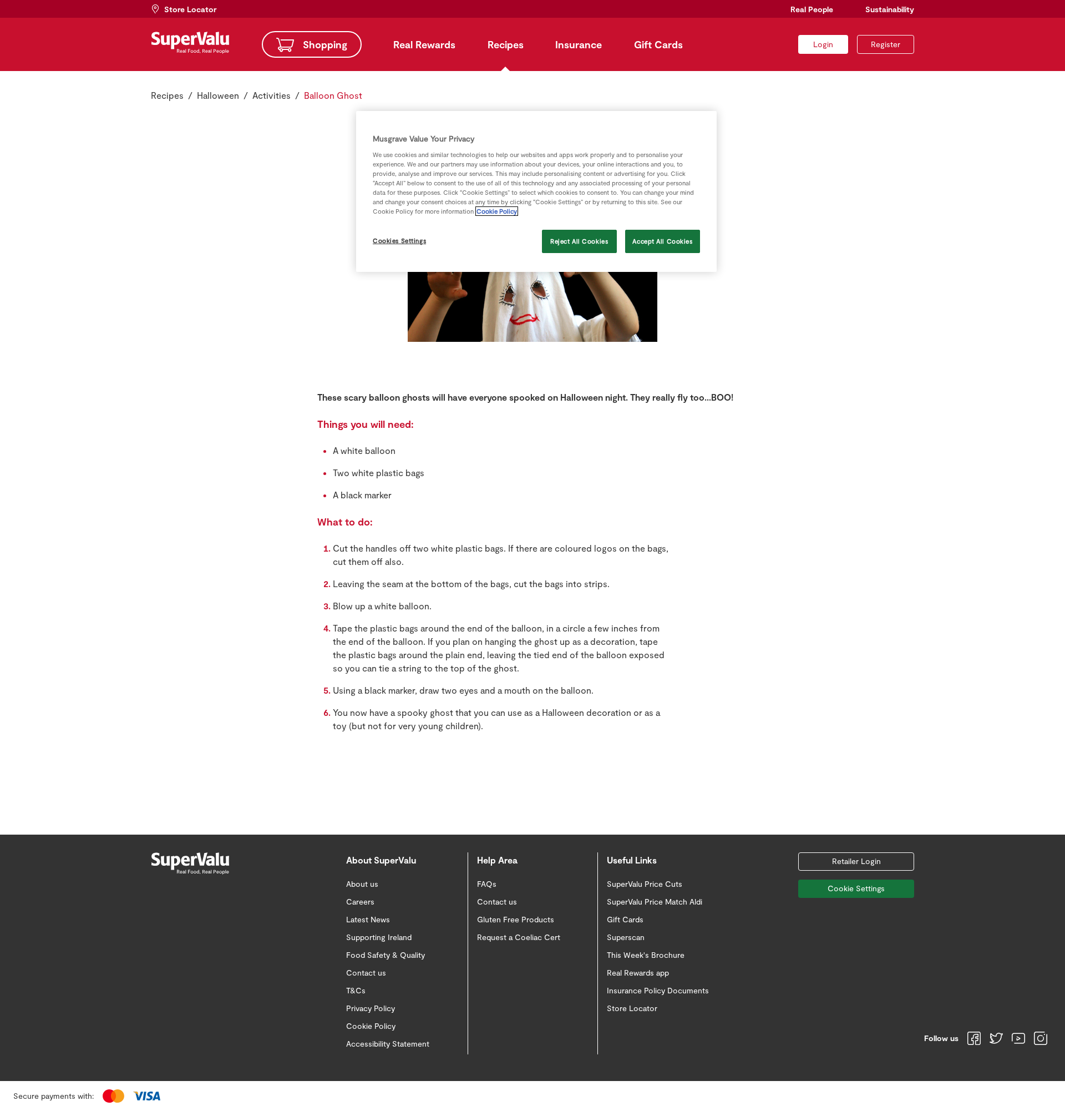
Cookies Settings (399, 240)
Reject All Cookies (579, 241)
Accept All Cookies (662, 241)
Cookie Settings (856, 888)
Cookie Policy (496, 211)
